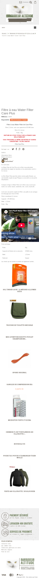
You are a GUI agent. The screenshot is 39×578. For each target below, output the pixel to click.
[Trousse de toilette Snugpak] (19, 311)
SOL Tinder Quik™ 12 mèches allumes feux (19, 290)
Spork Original (19, 373)
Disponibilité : (5, 120)
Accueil (4, 33)
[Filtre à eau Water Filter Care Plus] (19, 102)
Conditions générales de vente (11, 548)
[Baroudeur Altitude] (19, 13)
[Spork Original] (19, 358)
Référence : (4, 116)
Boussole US (19, 444)
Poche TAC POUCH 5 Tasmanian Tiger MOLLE (19, 457)
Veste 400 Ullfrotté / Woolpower (19, 491)
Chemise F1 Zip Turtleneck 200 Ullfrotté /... (19, 433)
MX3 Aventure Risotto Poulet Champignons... (19, 338)
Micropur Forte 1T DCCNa (19, 420)
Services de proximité (21, 532)
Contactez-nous (6, 544)
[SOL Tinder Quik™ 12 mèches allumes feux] (19, 275)
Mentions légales (6, 549)
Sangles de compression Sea (19, 384)
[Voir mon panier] (35, 2)
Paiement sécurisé (21, 516)
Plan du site (5, 551)
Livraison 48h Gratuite (21, 524)
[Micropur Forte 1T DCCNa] (19, 406)
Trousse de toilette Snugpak (19, 325)
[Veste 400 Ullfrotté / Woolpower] (19, 477)
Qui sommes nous (6, 546)
